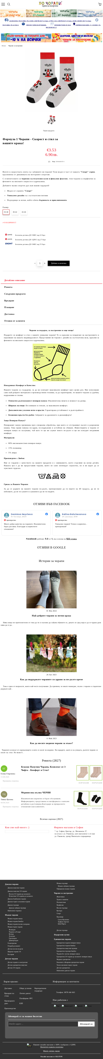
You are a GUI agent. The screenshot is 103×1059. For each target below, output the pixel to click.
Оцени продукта (48, 131)
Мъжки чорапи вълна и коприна (19, 924)
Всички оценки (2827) (51, 819)
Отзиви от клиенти (14, 321)
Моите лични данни (51, 1051)
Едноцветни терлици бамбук (66, 951)
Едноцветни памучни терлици (67, 948)
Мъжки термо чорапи (15, 927)
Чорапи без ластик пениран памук (68, 954)
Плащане (9, 307)
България (11, 954)
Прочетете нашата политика (51, 1047)
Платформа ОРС (26, 998)
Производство (10, 1008)
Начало (4, 45)
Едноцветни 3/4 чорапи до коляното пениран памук (74, 957)
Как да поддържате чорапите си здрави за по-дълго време (51, 679)
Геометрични (12, 943)
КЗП (21, 1003)
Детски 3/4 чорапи (14, 968)
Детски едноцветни (63, 968)
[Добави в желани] (97, 221)
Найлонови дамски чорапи (66, 970)
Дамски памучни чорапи (16, 888)
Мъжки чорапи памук (15, 918)
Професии (60, 905)
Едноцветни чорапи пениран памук (69, 943)
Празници (60, 917)
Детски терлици (62, 930)
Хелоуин (12, 936)
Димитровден (13, 940)
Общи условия (25, 988)
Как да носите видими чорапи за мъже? (51, 743)
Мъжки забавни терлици (66, 886)
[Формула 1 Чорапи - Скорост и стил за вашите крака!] (51, 112)
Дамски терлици (13, 905)
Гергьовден (13, 938)
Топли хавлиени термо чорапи (67, 965)
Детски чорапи (11, 959)
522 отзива (71, 539)
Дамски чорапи (11, 884)
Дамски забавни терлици (17, 908)
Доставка (9, 314)
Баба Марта (62, 924)
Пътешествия (61, 902)
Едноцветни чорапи (62, 939)
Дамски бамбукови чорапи (17, 899)
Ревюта (8, 287)
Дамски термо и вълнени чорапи (19, 902)
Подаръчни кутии (61, 935)
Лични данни (25, 993)
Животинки (61, 897)
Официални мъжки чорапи (66, 889)
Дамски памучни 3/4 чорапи (17, 891)
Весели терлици (62, 908)
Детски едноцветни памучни (17, 965)
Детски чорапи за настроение (18, 962)
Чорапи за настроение (15, 45)
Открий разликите (14, 946)
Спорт (59, 913)
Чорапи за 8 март (15, 932)
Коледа (11, 934)
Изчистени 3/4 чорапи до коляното (21, 896)
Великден (12, 930)
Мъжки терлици (62, 883)
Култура (59, 911)
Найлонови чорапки (14, 911)
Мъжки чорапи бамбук (15, 921)
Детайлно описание (14, 280)
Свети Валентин (63, 920)
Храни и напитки (62, 899)
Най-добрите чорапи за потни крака (51, 615)
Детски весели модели (15, 949)
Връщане (9, 300)
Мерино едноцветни (63, 959)
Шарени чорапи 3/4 (14, 952)
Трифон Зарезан (63, 922)
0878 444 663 (69, 992)
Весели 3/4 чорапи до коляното (19, 894)
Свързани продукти (15, 294)
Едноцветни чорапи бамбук (66, 945)
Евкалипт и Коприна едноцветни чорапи (70, 962)
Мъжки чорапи (11, 915)
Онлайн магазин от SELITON (51, 1056)
